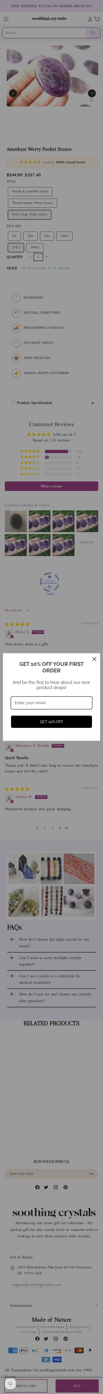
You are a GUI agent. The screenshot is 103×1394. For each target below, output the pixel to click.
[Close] (94, 659)
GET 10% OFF (51, 721)
